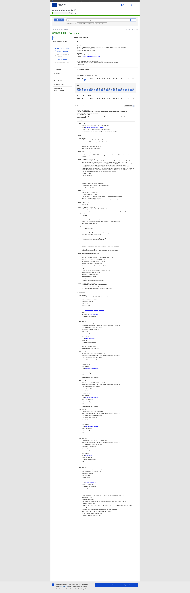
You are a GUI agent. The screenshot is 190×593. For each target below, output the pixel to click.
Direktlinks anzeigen (62, 51)
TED (53, 29)
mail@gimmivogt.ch (90, 338)
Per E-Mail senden (62, 59)
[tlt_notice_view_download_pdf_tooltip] (78, 90)
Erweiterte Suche (81, 23)
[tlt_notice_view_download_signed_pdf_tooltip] (85, 80)
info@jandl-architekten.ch (91, 397)
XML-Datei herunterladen (63, 48)
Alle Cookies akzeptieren (103, 585)
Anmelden (125, 5)
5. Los (56, 77)
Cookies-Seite (64, 586)
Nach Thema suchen (100, 23)
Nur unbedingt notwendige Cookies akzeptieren (124, 585)
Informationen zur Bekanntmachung (59, 89)
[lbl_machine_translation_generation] (95, 96)
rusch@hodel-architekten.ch (92, 426)
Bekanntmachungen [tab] (58, 37)
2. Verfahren (57, 73)
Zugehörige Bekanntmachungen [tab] (60, 41)
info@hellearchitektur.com (91, 368)
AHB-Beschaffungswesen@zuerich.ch (91, 56)
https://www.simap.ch (95, 314)
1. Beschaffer (57, 69)
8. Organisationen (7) (59, 84)
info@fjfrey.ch (88, 455)
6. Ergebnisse (58, 80)
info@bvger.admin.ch (90, 482)
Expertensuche (90, 23)
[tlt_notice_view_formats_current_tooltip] (133, 105)
